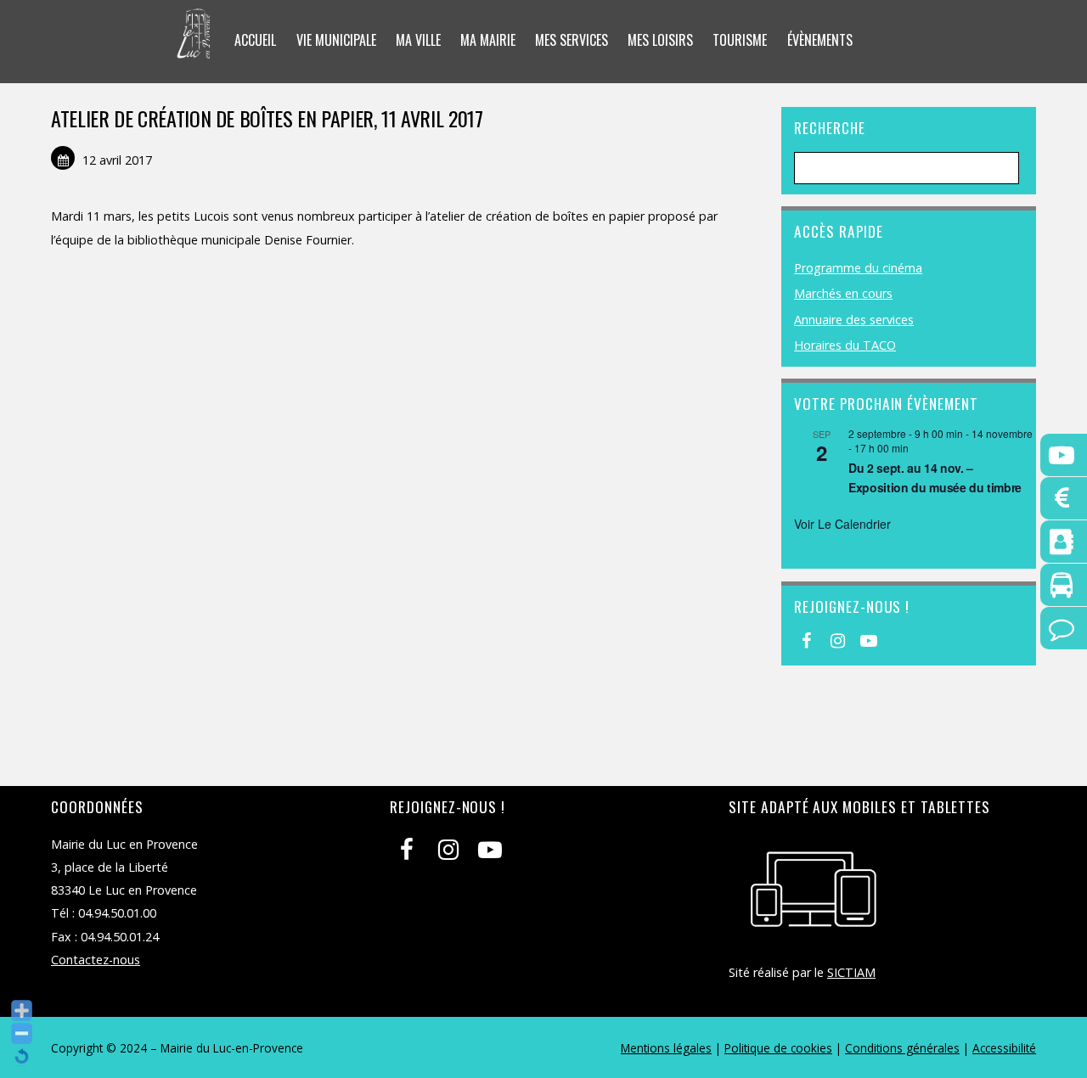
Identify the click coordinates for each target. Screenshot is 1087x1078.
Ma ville (418, 40)
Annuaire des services (854, 320)
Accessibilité (1004, 1048)
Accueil (255, 40)
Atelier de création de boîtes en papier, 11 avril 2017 (267, 118)
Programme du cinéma (858, 268)
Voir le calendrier (842, 523)
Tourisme (739, 40)
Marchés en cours (843, 293)
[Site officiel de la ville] (194, 47)
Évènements (820, 40)
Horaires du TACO (845, 345)
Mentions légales (666, 1048)
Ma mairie (487, 40)
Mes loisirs (660, 40)
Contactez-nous (95, 960)
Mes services (571, 40)
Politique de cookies (778, 1048)
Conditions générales (902, 1048)
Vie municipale (336, 40)
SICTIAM (851, 972)
